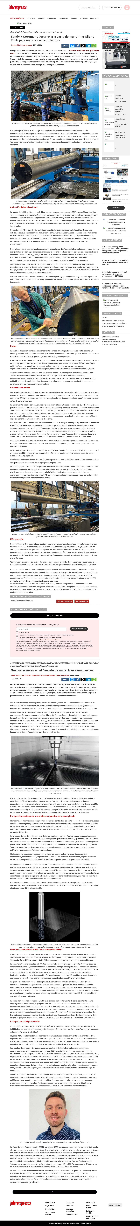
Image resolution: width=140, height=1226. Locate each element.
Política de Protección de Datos (49, 640)
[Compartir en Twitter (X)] (83, 45)
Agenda (74, 18)
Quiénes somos (71, 1214)
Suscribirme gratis (79, 629)
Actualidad (31, 18)
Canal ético (70, 1206)
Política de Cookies (90, 1212)
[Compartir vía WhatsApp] (93, 45)
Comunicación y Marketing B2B (113, 342)
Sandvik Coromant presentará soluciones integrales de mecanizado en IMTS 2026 (114, 274)
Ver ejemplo (53, 624)
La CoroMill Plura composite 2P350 (32, 960)
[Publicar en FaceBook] (77, 45)
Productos (51, 18)
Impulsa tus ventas (109, 339)
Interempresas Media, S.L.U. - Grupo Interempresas (73, 1223)
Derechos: (23, 647)
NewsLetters (50, 1209)
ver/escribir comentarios (55, 1192)
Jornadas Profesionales (110, 337)
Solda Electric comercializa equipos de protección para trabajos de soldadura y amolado (115, 286)
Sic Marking (120, 114)
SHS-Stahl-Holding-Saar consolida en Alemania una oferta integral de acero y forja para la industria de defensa (115, 250)
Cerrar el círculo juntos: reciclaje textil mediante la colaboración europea (115, 262)
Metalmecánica (17, 18)
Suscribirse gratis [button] (112, 7)
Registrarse (49, 1206)
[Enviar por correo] (72, 45)
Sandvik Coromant (77, 675)
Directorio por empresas (113, 326)
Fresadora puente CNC (120, 136)
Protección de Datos (91, 1207)
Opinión (41, 18)
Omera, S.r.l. (120, 101)
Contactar (70, 1203)
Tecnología (63, 18)
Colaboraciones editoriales (92, 1217)
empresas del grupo (74, 645)
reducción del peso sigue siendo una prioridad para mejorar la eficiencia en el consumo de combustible (54, 804)
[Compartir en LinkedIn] (88, 45)
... (115, 88)
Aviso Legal (34, 640)
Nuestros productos (70, 1210)
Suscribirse (116, 208)
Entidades (84, 18)
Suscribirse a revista (50, 1213)
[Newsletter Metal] (116, 180)
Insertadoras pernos (121, 125)
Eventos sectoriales (109, 344)
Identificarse (50, 1203)
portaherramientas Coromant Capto (61, 360)
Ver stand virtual (82, 601)
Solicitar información (65, 601)
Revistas (93, 18)
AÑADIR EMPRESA (115, 1205)
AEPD (82, 648)
